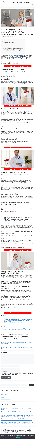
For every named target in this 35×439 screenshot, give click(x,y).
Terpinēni (5, 220)
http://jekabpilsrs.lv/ (12, 429)
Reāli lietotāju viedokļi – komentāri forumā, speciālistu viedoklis (13, 51)
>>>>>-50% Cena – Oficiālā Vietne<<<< (17, 66)
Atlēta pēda (4, 43)
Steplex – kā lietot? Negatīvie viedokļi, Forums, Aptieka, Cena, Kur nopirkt (18, 319)
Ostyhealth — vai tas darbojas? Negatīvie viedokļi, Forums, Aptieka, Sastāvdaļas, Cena (17, 415)
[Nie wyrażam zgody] (33, 436)
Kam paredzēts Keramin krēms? (8, 47)
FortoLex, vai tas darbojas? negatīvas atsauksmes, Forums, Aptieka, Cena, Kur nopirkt (17, 406)
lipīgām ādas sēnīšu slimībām (17, 55)
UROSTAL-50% (4, 394)
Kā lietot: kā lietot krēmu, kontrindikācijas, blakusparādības (13, 49)
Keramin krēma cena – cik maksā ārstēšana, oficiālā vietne (12, 50)
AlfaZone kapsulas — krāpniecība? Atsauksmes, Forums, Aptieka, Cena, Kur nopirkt (16, 420)
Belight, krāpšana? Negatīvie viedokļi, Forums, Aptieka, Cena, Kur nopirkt (14, 411)
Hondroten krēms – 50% (5, 399)
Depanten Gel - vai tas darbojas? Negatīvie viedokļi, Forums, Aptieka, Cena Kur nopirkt (17, 422)
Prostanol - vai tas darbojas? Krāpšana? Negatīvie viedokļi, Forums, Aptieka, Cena (16, 418)
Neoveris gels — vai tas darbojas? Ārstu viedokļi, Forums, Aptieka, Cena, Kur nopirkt (18, 328)
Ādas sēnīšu (3, 71)
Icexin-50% (3, 396)
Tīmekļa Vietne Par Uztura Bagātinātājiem (19, 2)
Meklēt (2, 383)
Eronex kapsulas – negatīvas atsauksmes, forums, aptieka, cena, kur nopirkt (16, 329)
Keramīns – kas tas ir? (6, 44)
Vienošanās (17, 437)
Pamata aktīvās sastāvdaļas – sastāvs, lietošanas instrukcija (13, 48)
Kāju (24, 81)
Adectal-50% (3, 397)
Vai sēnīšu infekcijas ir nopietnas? (8, 42)
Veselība (4, 326)
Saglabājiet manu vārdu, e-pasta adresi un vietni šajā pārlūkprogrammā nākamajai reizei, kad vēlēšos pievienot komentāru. (17, 374)
